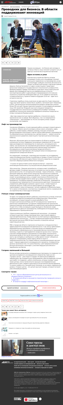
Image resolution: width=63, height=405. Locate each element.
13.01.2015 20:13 (5, 6)
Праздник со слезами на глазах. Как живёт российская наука (24, 328)
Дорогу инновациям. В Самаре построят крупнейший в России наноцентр (28, 317)
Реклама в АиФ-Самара (43, 363)
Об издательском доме (20, 362)
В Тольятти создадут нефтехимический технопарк (30, 281)
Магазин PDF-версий (40, 362)
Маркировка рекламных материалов (23, 367)
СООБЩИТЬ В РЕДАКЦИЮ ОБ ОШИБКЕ (44, 367)
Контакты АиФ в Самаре (50, 365)
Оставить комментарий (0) (49, 288)
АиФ (2, 58)
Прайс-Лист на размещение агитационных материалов (28, 365)
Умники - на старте (13, 333)
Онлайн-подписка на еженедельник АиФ (24, 363)
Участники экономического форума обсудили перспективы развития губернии (29, 323)
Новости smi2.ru (6, 356)
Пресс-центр (31, 362)
